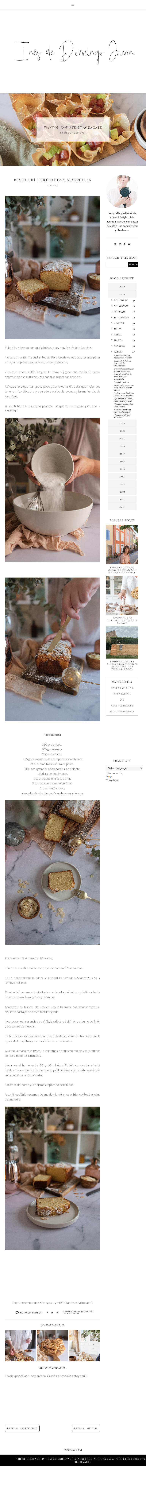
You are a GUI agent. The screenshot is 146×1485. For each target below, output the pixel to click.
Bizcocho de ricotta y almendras (122, 416)
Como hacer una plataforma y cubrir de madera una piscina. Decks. (122, 665)
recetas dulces (71, 1313)
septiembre (121, 317)
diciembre (121, 300)
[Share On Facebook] (47, 1312)
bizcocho (79, 1311)
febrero (119, 345)
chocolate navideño (73, 127)
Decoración (122, 694)
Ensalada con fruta (121, 382)
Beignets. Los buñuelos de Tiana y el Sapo (122, 620)
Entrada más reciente (22, 1428)
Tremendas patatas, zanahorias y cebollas (122, 356)
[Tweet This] (52, 1312)
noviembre (121, 305)
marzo (118, 340)
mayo (117, 328)
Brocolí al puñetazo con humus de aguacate (123, 369)
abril (117, 334)
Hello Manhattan (58, 1458)
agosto (119, 323)
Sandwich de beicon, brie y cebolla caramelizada (122, 363)
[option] (73, 129)
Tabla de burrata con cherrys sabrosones (122, 410)
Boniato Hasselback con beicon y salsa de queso (124, 394)
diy (122, 699)
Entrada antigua (86, 1428)
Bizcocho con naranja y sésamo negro (123, 405)
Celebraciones (122, 688)
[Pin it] (57, 1312)
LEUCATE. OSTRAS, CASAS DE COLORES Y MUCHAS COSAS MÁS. (122, 570)
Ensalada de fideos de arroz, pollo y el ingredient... (123, 376)
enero (118, 351)
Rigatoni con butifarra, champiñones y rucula (123, 399)
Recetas (89, 1311)
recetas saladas (122, 711)
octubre (119, 311)
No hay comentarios (30, 1313)
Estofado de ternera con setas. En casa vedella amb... (123, 387)
